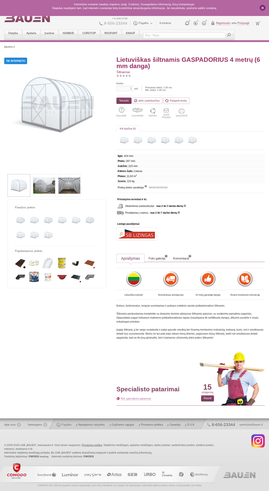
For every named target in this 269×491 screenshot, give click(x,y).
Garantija (175, 424)
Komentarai (181, 257)
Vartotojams (35, 424)
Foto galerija (158, 257)
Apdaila (31, 33)
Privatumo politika (152, 424)
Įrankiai (49, 33)
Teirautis (124, 100)
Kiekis (119, 83)
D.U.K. (191, 424)
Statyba (13, 33)
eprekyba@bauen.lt (251, 424)
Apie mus (10, 424)
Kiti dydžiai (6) (128, 128)
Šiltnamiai (123, 72)
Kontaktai (165, 23)
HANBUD (68, 33)
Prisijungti (243, 23)
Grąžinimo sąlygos (123, 424)
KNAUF (130, 33)
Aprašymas (130, 258)
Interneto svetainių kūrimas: (67, 456)
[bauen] (27, 18)
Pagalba (143, 23)
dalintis (153, 115)
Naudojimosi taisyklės (91, 424)
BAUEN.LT (9, 47)
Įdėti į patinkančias (149, 100)
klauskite (121, 115)
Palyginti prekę (178, 100)
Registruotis (223, 23)
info (146, 186)
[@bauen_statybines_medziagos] (258, 440)
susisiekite (138, 115)
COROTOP (89, 33)
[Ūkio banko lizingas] (136, 234)
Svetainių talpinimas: (16, 456)
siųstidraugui (166, 115)
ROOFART (110, 33)
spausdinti (181, 115)
